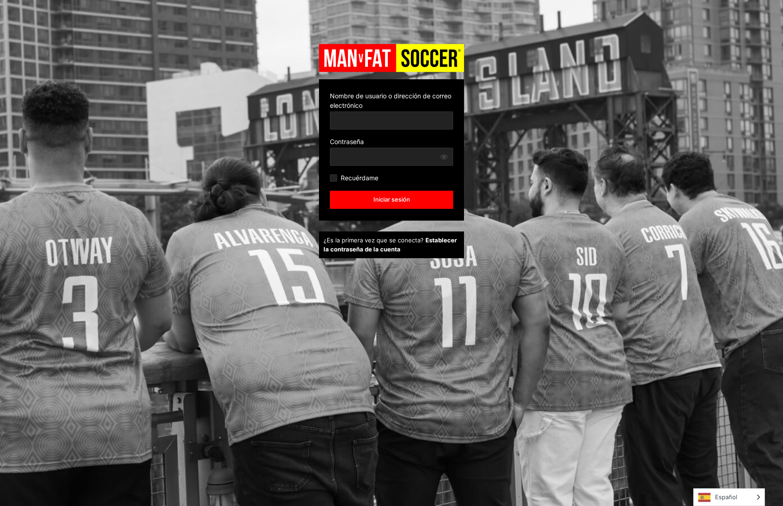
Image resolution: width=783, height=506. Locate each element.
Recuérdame (359, 178)
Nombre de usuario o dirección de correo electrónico (390, 100)
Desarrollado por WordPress (391, 58)
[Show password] (444, 157)
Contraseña (347, 141)
